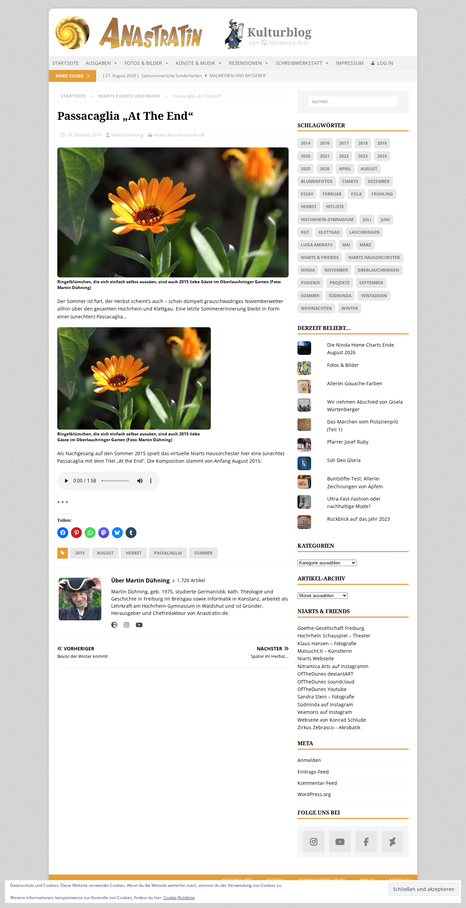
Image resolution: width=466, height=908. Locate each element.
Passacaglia (168, 553)
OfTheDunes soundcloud (325, 681)
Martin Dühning (127, 135)
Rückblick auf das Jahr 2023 (358, 519)
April (345, 169)
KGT (305, 232)
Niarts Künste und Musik (180, 135)
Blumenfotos (317, 181)
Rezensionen (245, 63)
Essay (307, 194)
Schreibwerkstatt (299, 63)
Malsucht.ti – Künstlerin (324, 651)
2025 (305, 169)
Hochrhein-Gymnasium (327, 219)
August (105, 553)
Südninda (340, 296)
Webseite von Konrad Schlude (331, 720)
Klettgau (329, 232)
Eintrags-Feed (313, 771)
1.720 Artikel (191, 580)
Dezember (379, 181)
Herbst (134, 553)
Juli (367, 219)
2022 (344, 156)
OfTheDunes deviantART (325, 674)
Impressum (350, 63)
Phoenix (310, 283)
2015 (80, 553)
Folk (356, 194)
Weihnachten (316, 308)
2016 (325, 143)
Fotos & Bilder (143, 63)
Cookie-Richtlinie (179, 897)
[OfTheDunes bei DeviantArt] (392, 841)
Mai (346, 245)
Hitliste (335, 207)
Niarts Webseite (315, 658)
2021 (325, 156)
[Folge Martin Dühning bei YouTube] (137, 625)
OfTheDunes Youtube (322, 689)
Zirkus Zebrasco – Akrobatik (328, 727)
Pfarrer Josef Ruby (347, 441)
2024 (382, 156)
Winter (349, 308)
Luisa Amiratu (317, 245)
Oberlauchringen (378, 270)
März (365, 245)
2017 (344, 143)
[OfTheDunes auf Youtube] (340, 841)
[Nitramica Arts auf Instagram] (313, 841)
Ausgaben (98, 63)
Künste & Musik (195, 63)
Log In (385, 63)
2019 (382, 143)
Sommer (203, 553)
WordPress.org (314, 794)
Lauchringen (364, 232)
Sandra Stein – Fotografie (325, 696)
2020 (305, 156)
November (336, 270)
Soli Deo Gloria (344, 460)
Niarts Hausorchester (374, 257)
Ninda (308, 270)
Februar (332, 194)
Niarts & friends (320, 257)
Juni (385, 219)
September (371, 283)
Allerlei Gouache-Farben (354, 383)
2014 (305, 143)
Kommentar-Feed (317, 783)
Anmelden (309, 760)
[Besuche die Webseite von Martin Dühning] (114, 625)
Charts (350, 181)
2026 (325, 169)
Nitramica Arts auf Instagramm (332, 666)
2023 (363, 156)
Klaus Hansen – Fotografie (326, 643)
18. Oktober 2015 (84, 135)
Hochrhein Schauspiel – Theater (333, 635)
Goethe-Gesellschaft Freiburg (330, 628)
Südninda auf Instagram (325, 704)
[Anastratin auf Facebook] (366, 841)
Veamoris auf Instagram (324, 712)
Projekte (340, 283)
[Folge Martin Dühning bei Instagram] (124, 625)
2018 (363, 143)
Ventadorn (374, 296)
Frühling (382, 194)
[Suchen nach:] (353, 101)
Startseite (65, 63)
